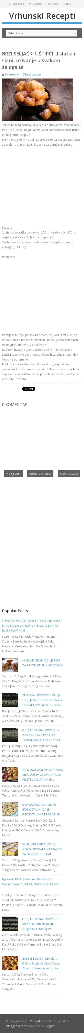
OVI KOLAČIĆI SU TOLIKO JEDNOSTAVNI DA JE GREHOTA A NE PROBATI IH (41, 809)
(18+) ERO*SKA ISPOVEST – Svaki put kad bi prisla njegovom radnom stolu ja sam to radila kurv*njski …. (31, 625)
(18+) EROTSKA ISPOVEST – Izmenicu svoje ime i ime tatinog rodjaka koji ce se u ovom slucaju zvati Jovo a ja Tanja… (41, 740)
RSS (68, 4)
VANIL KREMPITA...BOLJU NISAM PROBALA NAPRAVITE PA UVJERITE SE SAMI (42, 849)
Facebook (17, 4)
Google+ (37, 4)
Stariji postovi (69, 474)
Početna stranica (40, 474)
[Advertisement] (36, 180)
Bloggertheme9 (16, 1026)
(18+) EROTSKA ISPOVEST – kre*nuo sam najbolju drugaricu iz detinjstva (40, 924)
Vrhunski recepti (42, 15)
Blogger (50, 1026)
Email (54, 4)
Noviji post (13, 474)
